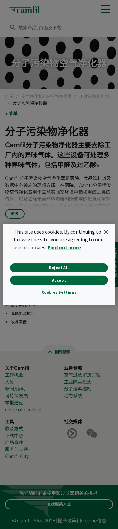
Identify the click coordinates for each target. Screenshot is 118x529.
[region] (59, 264)
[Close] (106, 232)
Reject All (59, 267)
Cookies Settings (59, 292)
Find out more (64, 247)
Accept (59, 280)
